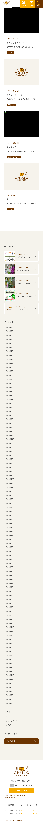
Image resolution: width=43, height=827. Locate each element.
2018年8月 (9, 639)
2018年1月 (9, 667)
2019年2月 (9, 615)
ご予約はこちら (21, 790)
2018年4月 (9, 655)
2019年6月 (9, 599)
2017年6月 (9, 695)
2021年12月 (10, 479)
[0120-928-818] (24, 4)
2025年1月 (9, 351)
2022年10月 (10, 439)
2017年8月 (9, 687)
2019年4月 (9, 607)
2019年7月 (9, 595)
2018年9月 (9, 635)
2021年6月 (9, 503)
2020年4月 (9, 559)
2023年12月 (10, 395)
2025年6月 (9, 331)
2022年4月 (9, 463)
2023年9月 (9, 403)
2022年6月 (9, 455)
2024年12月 (10, 355)
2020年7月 (9, 547)
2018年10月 (10, 631)
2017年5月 (9, 699)
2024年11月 (10, 359)
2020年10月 (10, 535)
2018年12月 (10, 623)
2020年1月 (9, 571)
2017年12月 (10, 671)
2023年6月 (9, 411)
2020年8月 (9, 543)
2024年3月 (9, 383)
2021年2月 (9, 519)
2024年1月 (9, 391)
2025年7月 (9, 327)
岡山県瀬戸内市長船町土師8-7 (21, 781)
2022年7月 (9, 451)
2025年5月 (9, 335)
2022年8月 (9, 447)
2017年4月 (9, 703)
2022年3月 (9, 467)
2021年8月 (9, 495)
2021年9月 (9, 491)
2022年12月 (10, 431)
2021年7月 (9, 499)
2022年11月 (10, 435)
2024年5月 (9, 379)
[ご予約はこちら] (31, 4)
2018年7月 (9, 643)
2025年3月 (9, 343)
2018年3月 (9, 659)
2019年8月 (9, 591)
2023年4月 (9, 419)
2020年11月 (10, 531)
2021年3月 (9, 515)
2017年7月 (9, 691)
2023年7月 (9, 407)
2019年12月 (10, 575)
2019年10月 (10, 583)
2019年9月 (9, 587)
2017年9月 (9, 683)
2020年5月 (9, 555)
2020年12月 (10, 527)
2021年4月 (9, 511)
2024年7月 (9, 371)
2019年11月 (10, 579)
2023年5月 (9, 415)
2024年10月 (10, 363)
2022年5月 (9, 459)
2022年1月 (9, 475)
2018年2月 (9, 663)
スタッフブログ (11, 721)
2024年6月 (9, 375)
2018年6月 (9, 647)
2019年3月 (9, 611)
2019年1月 (9, 619)
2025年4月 (9, 339)
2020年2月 (9, 567)
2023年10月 (10, 399)
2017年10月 (10, 679)
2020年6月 (9, 551)
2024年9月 (9, 367)
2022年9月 (9, 443)
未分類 (8, 725)
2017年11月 (10, 675)
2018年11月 (10, 627)
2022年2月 (9, 471)
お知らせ (9, 717)
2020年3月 (9, 563)
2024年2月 (9, 387)
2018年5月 (9, 651)
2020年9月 (9, 539)
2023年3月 (9, 423)
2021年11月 (10, 483)
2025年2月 (9, 347)
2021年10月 (10, 487)
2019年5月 (9, 603)
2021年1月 (9, 523)
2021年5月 (9, 507)
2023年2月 (9, 427)
